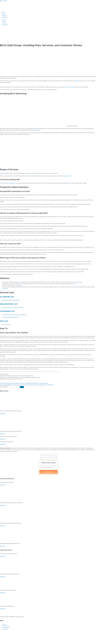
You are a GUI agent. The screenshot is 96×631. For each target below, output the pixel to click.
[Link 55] (48, 599)
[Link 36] (48, 401)
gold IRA (56, 80)
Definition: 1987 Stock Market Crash (11, 317)
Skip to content (3, 0)
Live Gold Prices (6, 324)
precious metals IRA (31, 176)
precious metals (71, 87)
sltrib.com (5, 288)
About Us (5, 15)
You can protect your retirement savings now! (13, 307)
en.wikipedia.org (7, 297)
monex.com (78, 282)
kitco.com (4, 321)
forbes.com (72, 283)
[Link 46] (48, 513)
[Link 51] (48, 564)
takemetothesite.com (8, 304)
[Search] (22, 387)
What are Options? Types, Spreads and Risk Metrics (14, 314)
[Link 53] (48, 583)
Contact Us (5, 17)
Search (1, 386)
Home (4, 12)
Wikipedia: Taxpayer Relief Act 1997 (11, 300)
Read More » (3, 413)
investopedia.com (7, 311)
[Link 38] (48, 422)
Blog (4, 14)
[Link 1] (8, 9)
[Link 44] (48, 493)
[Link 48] (48, 534)
